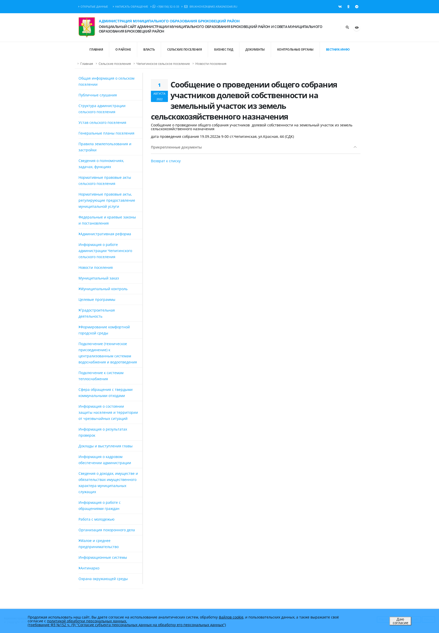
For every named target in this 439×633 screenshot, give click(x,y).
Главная (86, 64)
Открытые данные (94, 6)
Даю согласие (400, 621)
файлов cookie (231, 617)
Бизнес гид (223, 49)
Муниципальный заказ (99, 278)
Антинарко (89, 568)
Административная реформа (105, 233)
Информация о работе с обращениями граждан (100, 505)
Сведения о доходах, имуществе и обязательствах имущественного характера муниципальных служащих (108, 482)
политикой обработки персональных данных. (87, 621)
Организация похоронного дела (107, 529)
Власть (149, 49)
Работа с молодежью (97, 519)
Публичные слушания (98, 95)
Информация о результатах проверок (103, 432)
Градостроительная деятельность (97, 313)
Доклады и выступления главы (106, 446)
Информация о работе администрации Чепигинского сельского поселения (105, 250)
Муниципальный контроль (104, 288)
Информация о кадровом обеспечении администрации (105, 459)
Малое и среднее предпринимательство (99, 543)
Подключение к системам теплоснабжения (101, 375)
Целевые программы (97, 299)
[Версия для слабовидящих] (356, 27)
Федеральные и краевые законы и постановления (107, 220)
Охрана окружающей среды (103, 578)
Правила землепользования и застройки (105, 146)
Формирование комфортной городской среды (104, 330)
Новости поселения (210, 64)
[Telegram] (356, 6)
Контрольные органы (295, 49)
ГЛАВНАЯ (96, 49)
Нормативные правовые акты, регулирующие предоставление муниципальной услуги (107, 200)
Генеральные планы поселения (106, 133)
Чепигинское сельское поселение (163, 64)
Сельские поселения (184, 49)
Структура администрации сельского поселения (102, 108)
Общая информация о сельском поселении (106, 81)
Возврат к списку (166, 160)
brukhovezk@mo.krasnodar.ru (213, 6)
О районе (123, 49)
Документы (255, 49)
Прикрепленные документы (176, 147)
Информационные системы (103, 557)
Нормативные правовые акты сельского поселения (105, 180)
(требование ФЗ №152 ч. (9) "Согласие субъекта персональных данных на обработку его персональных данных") (127, 624)
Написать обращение (131, 6)
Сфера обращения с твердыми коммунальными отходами (106, 392)
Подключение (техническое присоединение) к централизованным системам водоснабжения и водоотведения (108, 352)
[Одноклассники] (348, 6)
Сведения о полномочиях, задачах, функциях (101, 163)
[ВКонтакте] (339, 6)
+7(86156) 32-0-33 (167, 6)
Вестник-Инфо (338, 49)
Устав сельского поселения (102, 122)
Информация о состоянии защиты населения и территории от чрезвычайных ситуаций (108, 412)
